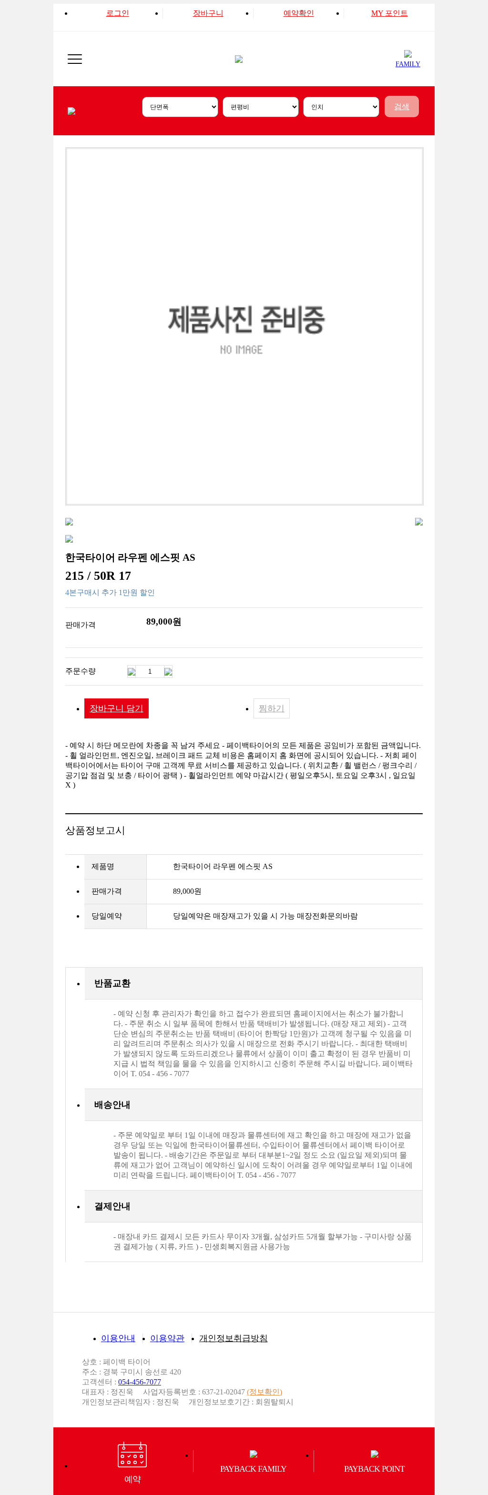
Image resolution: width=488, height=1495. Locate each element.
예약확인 (299, 13)
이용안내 (118, 1338)
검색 (401, 106)
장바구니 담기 (116, 708)
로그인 (117, 13)
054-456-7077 (139, 1382)
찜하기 (272, 708)
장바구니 (208, 13)
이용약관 (167, 1338)
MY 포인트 (389, 13)
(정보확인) (264, 1392)
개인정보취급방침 (233, 1338)
